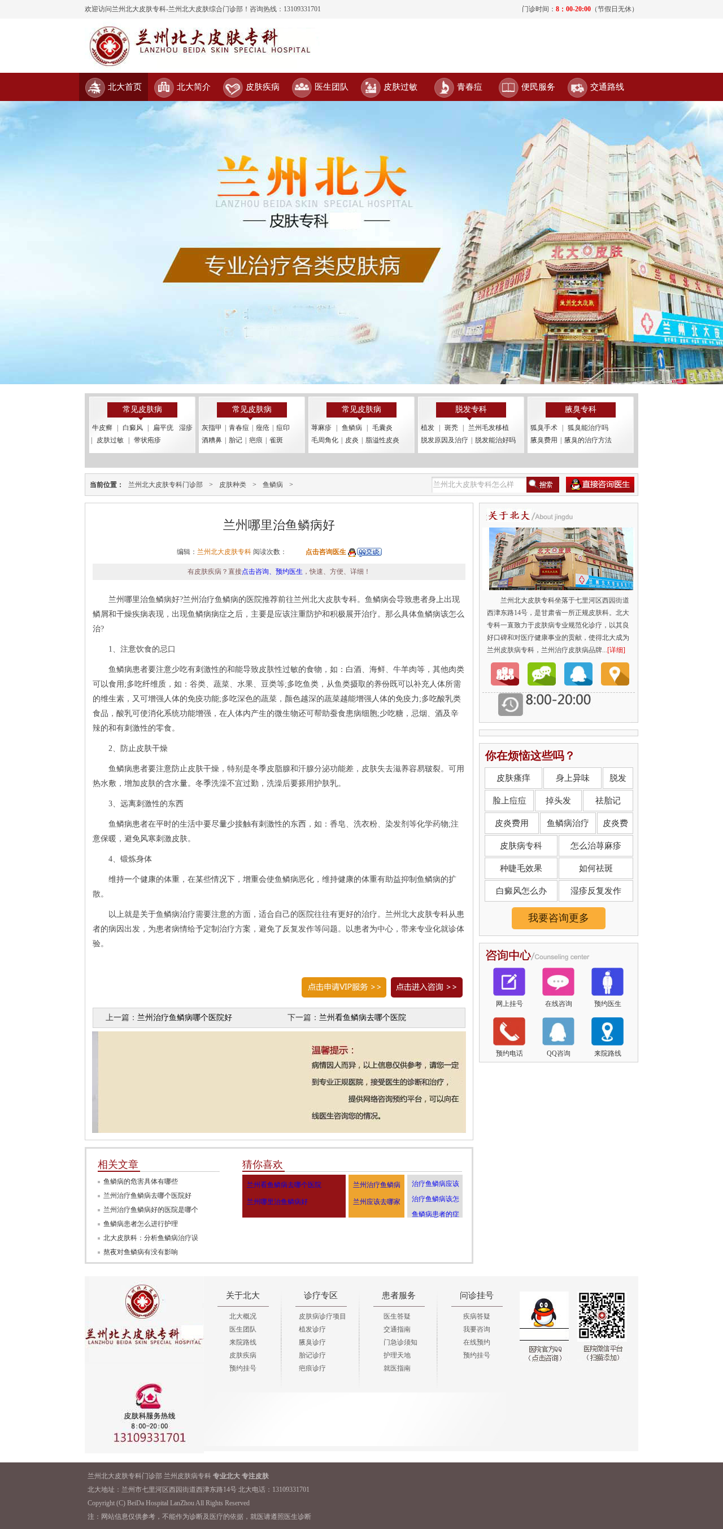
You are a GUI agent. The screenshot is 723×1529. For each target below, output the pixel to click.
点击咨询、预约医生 (272, 571)
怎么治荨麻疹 (595, 845)
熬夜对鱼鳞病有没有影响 (140, 1252)
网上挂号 (509, 1004)
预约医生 (607, 1004)
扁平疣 (163, 428)
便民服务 (538, 86)
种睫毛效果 (521, 868)
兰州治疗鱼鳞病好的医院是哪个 (150, 1210)
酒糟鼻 (212, 440)
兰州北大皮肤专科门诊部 (165, 485)
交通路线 (607, 86)
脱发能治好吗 (495, 440)
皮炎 (352, 440)
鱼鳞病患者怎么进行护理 (140, 1224)
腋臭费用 (544, 440)
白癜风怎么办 (521, 890)
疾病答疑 (476, 1316)
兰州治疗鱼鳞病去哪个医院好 (147, 1196)
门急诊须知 (400, 1342)
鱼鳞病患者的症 (435, 1214)
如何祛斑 (596, 868)
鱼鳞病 (352, 428)
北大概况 (242, 1316)
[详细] (616, 650)
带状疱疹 (147, 440)
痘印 (283, 428)
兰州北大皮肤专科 (224, 552)
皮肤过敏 (400, 86)
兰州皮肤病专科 (187, 1476)
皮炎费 (615, 823)
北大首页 (125, 86)
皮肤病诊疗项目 (322, 1316)
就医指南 (397, 1368)
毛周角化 (324, 440)
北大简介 (194, 86)
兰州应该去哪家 (376, 1202)
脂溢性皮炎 (382, 440)
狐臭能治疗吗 (588, 428)
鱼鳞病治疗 (568, 823)
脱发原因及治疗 (444, 440)
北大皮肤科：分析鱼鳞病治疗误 (150, 1238)
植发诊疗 (312, 1329)
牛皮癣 (102, 428)
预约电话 (509, 1053)
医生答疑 (397, 1316)
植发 (427, 428)
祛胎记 (608, 800)
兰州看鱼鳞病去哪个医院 (362, 1017)
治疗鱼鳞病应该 (435, 1184)
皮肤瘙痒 (513, 778)
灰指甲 (212, 428)
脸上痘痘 (509, 800)
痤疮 (262, 428)
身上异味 (573, 778)
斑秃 (451, 428)
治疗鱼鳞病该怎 (435, 1199)
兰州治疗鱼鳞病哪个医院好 (184, 1017)
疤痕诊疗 (312, 1368)
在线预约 (476, 1342)
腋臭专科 (580, 409)
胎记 (235, 440)
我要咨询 (476, 1329)
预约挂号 (242, 1368)
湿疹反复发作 (595, 890)
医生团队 (332, 86)
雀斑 (276, 440)
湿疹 (186, 428)
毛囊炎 (382, 428)
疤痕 (256, 440)
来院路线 (607, 1053)
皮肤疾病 (263, 86)
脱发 (617, 778)
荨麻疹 (321, 428)
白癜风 (133, 428)
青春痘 (469, 86)
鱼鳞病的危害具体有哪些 (140, 1181)
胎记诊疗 (312, 1355)
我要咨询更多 (558, 918)
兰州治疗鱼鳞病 (376, 1185)
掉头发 (558, 800)
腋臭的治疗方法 (588, 440)
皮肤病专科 (521, 845)
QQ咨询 (558, 1053)
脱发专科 (471, 409)
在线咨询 (558, 1004)
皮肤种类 (232, 485)
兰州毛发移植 (488, 428)
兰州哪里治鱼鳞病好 (277, 1202)
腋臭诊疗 (312, 1342)
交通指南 (397, 1329)
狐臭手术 (544, 428)
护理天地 (397, 1355)
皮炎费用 (512, 823)
